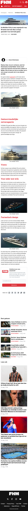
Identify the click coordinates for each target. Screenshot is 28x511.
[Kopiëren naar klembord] (21, 293)
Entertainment (15, 325)
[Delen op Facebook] (12, 293)
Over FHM (18, 503)
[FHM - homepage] (6, 2)
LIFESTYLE (7, 6)
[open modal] (26, 2)
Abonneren (14, 285)
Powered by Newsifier (14, 508)
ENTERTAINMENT (17, 6)
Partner (23, 506)
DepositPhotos (15, 506)
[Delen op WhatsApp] (9, 293)
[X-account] (8, 499)
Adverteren (7, 506)
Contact (3, 503)
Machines (14, 34)
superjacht (12, 77)
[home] (2, 6)
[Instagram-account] (16, 499)
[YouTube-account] (20, 499)
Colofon (25, 503)
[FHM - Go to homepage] (14, 493)
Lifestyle (13, 349)
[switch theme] (23, 2)
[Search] (20, 2)
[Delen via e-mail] (24, 293)
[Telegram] (18, 293)
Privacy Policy (10, 503)
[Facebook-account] (12, 499)
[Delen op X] (15, 293)
